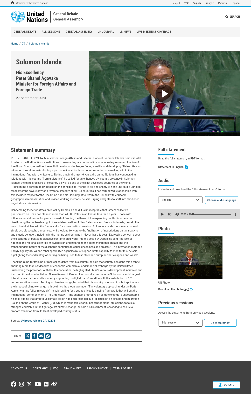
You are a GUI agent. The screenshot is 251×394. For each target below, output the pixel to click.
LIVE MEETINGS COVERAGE (154, 31)
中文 (186, 3)
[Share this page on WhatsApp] (48, 336)
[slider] (211, 214)
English (197, 3)
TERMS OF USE (122, 368)
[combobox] (180, 199)
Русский (222, 3)
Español (236, 3)
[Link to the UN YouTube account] (38, 384)
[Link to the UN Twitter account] (29, 384)
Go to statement (220, 323)
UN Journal (106, 31)
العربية (176, 3)
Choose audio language (221, 200)
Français (209, 3)
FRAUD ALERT (72, 368)
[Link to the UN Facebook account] (13, 384)
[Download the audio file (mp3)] (235, 214)
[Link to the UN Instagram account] (21, 384)
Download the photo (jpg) (173, 289)
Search (234, 16)
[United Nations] (29, 16)
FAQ (55, 368)
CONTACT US (19, 368)
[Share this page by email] (41, 336)
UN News (125, 31)
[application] (199, 214)
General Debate (65, 13)
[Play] (164, 94)
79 (23, 43)
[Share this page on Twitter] (27, 336)
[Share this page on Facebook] (34, 336)
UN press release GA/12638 (38, 320)
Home (14, 43)
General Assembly (79, 31)
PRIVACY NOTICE (97, 368)
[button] (162, 214)
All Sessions (51, 31)
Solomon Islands (39, 43)
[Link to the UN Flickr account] (46, 384)
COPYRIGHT (40, 368)
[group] (177, 214)
